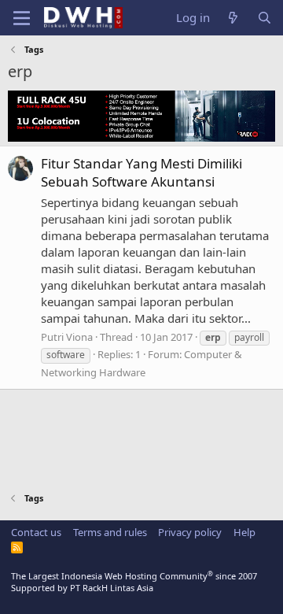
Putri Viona (67, 337)
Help (244, 532)
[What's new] (233, 17)
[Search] (264, 17)
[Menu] (21, 18)
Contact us (36, 532)
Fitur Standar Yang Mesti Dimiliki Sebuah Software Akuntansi (141, 172)
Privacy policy (190, 532)
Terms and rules (110, 532)
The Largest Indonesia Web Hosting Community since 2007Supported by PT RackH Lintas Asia (134, 582)
